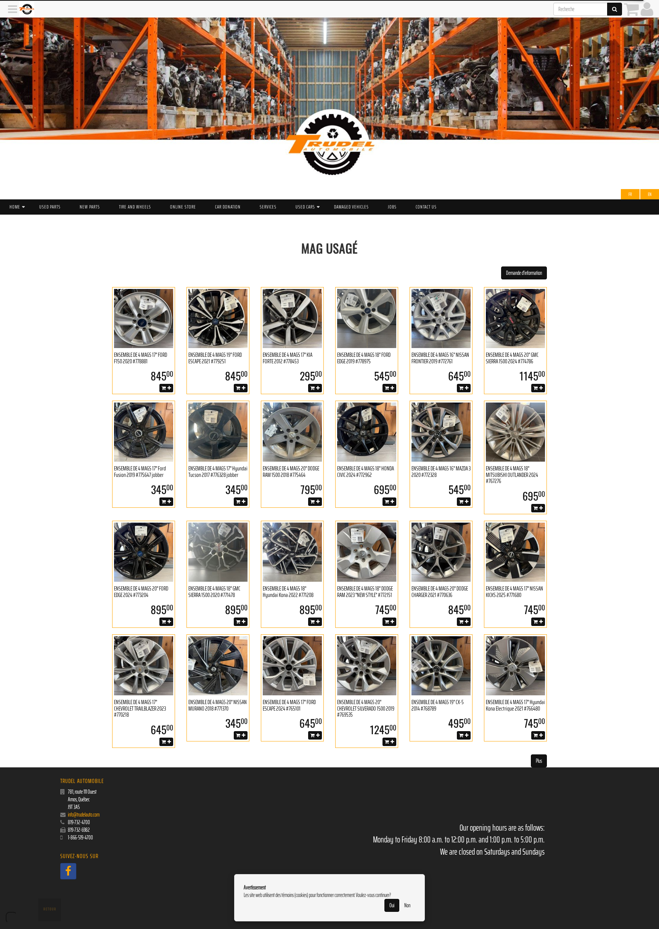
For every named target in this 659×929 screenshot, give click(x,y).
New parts (90, 207)
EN (649, 194)
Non (407, 905)
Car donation (228, 207)
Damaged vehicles (351, 207)
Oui (391, 905)
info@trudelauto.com (84, 814)
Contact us (426, 207)
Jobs (392, 207)
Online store (183, 207)
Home (15, 207)
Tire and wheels (135, 207)
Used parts (50, 207)
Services (268, 207)
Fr (630, 194)
